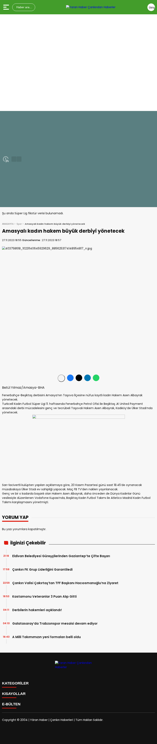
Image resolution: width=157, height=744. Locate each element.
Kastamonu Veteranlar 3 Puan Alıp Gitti (44, 596)
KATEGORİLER (15, 683)
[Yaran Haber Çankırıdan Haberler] (91, 7)
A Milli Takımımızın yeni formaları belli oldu (46, 637)
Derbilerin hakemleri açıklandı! (37, 610)
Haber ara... (24, 7)
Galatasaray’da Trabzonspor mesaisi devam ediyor (55, 623)
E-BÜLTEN (11, 704)
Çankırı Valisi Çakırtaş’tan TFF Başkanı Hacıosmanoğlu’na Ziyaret (65, 583)
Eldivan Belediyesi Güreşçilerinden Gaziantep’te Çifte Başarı (61, 556)
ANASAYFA (7, 224)
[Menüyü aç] (6, 7)
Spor (19, 224)
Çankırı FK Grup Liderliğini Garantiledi (42, 569)
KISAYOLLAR (14, 694)
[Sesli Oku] (61, 378)
